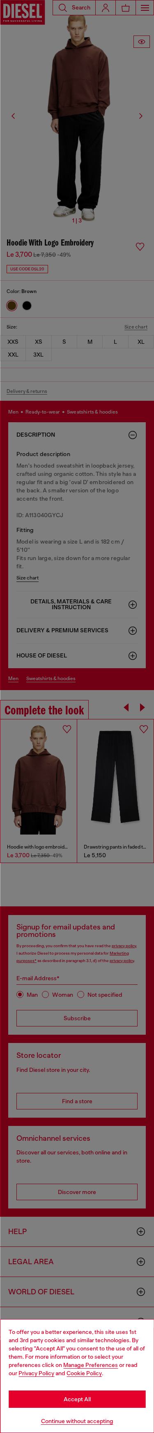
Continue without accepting (77, 1421)
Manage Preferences (90, 1365)
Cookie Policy (84, 1373)
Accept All (77, 1399)
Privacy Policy (36, 1373)
